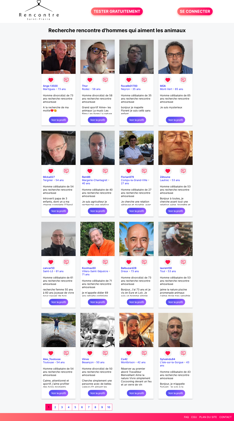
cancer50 (48, 268)
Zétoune (165, 176)
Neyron (125, 89)
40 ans (86, 183)
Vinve (85, 359)
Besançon (88, 362)
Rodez (86, 89)
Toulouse (48, 362)
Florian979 (127, 176)
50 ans (100, 362)
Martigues (49, 89)
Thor (85, 85)
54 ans (60, 180)
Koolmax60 (89, 268)
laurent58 (166, 268)
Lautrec (164, 180)
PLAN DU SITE (208, 417)
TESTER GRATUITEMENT (117, 11)
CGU (194, 417)
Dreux (124, 271)
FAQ (186, 417)
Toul (162, 271)
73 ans (62, 89)
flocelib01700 (129, 85)
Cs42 (124, 359)
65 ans (179, 89)
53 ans (176, 180)
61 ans (60, 271)
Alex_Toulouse (51, 359)
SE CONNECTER (195, 11)
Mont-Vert (166, 89)
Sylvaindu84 (167, 359)
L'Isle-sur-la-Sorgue (171, 362)
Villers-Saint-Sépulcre (95, 271)
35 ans (136, 89)
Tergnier (48, 180)
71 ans (85, 274)
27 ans (125, 183)
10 (108, 407)
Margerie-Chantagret (94, 180)
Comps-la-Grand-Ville (134, 180)
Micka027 (49, 176)
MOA (163, 85)
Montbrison (128, 362)
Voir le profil (58, 119)
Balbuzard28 (128, 268)
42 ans (141, 362)
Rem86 (86, 176)
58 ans (96, 89)
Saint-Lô (48, 271)
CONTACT (225, 417)
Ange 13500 (50, 85)
